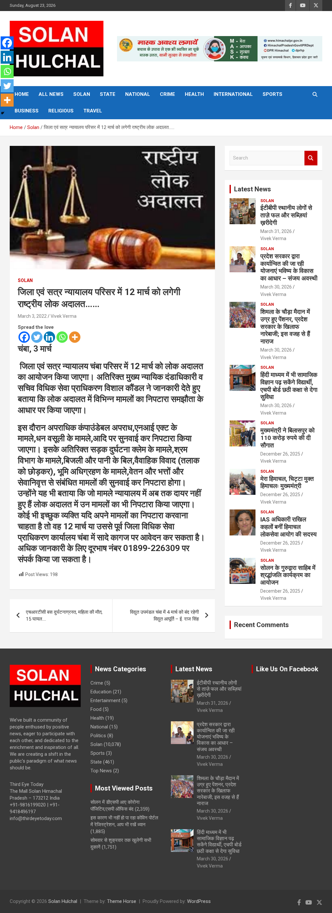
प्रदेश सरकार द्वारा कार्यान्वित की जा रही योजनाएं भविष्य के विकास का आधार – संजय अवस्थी (288, 267)
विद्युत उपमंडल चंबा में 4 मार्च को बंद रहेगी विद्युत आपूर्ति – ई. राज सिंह (164, 615)
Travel (92, 111)
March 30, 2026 (276, 286)
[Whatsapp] (62, 337)
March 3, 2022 (32, 316)
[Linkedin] (49, 337)
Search (310, 158)
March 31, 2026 (276, 231)
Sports (272, 94)
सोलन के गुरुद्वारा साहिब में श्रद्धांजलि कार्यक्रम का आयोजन (287, 575)
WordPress (199, 901)
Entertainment (105, 700)
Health (194, 94)
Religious (61, 111)
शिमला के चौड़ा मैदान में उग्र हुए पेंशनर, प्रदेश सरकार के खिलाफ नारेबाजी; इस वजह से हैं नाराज (285, 326)
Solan (81, 94)
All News (51, 94)
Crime (167, 94)
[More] (74, 337)
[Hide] (2, 113)
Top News (101, 771)
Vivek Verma (64, 316)
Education (101, 692)
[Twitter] (36, 337)
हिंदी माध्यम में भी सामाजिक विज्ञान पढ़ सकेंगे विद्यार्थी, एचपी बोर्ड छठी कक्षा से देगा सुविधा (288, 386)
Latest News (252, 189)
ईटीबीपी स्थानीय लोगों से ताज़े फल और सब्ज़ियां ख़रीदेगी (286, 215)
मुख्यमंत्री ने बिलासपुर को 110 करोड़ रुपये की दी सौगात (287, 438)
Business (27, 111)
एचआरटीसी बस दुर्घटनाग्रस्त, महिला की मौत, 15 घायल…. (64, 615)
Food (95, 709)
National (137, 94)
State (107, 94)
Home (22, 94)
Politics (98, 736)
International (233, 94)
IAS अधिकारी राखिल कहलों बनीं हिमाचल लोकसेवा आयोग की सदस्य (288, 527)
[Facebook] (24, 337)
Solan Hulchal (62, 901)
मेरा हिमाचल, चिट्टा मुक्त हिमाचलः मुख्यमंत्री (287, 482)
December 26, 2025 (280, 453)
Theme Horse (121, 901)
